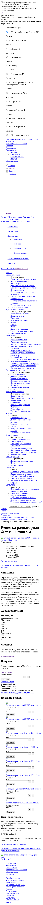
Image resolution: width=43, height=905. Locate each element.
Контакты (10, 141)
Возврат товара (20, 253)
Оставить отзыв (7, 656)
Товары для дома (12, 893)
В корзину (10, 714)
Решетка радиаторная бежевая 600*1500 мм (23, 733)
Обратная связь (12, 161)
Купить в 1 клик (7, 682)
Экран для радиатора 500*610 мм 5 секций (23, 789)
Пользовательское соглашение (13, 844)
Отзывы (27, 565)
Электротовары (12, 891)
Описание (5, 565)
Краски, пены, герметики (16, 880)
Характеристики (16, 565)
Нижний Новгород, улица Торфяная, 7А (17, 693)
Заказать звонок (21, 269)
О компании (13, 227)
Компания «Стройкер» (10, 221)
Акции (27, 221)
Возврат (14, 159)
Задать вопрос (6, 672)
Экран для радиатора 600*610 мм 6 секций (23, 719)
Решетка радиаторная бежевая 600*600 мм (23, 775)
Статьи (8, 902)
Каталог (9, 273)
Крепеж (9, 889)
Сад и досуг (10, 898)
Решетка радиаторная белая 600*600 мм (22, 747)
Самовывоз (15, 154)
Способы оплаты (17, 157)
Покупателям (13, 236)
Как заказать (11, 148)
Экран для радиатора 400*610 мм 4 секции (23, 705)
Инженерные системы (15, 887)
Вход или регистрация (10, 219)
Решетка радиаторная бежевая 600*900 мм (23, 761)
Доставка (14, 152)
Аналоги (4, 567)
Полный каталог (12, 900)
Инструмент (11, 882)
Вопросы (34, 565)
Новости (9, 146)
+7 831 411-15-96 (8, 269)
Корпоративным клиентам (16, 144)
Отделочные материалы (15, 885)
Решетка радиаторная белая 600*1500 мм (22, 803)
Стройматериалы (13, 878)
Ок (2, 13)
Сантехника (11, 895)
